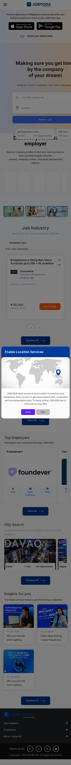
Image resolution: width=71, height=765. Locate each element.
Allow (28, 412)
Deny (43, 412)
